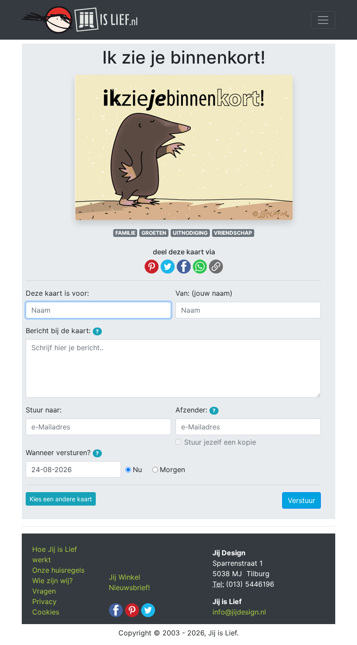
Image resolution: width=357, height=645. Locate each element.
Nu (137, 469)
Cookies (45, 612)
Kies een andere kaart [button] (61, 499)
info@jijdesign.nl (239, 612)
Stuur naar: (43, 409)
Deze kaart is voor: (57, 293)
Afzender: (195, 409)
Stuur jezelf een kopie (220, 442)
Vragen (44, 591)
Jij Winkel (124, 577)
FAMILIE (125, 233)
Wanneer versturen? (62, 452)
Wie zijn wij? (52, 580)
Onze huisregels (58, 570)
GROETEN (153, 233)
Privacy (44, 601)
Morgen (172, 469)
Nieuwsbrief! (129, 587)
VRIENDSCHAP (233, 233)
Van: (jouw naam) (203, 293)
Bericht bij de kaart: (62, 330)
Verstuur (301, 500)
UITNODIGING (190, 233)
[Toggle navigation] (323, 20)
